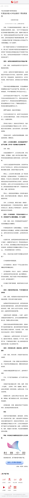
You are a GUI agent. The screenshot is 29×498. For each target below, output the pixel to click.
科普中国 (6, 6)
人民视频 (3, 490)
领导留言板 (20, 482)
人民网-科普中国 (20, 23)
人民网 (1, 6)
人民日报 (3, 482)
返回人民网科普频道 (15, 462)
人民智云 (9, 490)
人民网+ (9, 482)
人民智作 (14, 490)
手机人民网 (15, 482)
